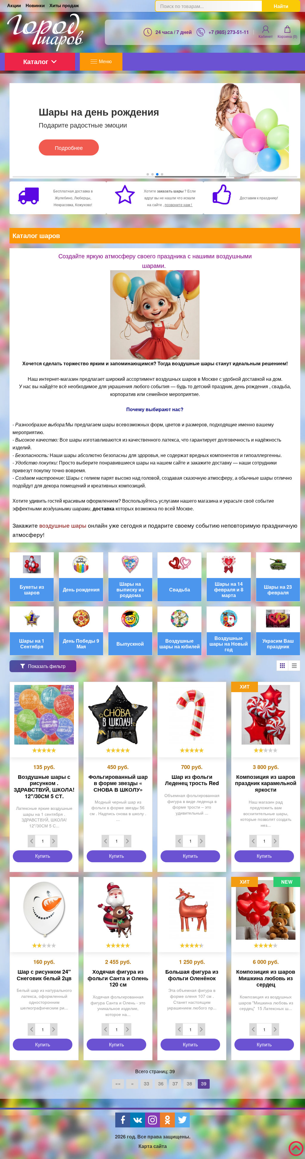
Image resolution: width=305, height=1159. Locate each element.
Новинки (35, 5)
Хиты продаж (64, 5)
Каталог (35, 61)
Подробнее (69, 147)
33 (146, 1083)
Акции (14, 5)
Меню (105, 61)
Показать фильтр (47, 666)
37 (175, 1083)
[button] (148, 174)
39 (203, 1083)
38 (189, 1083)
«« (118, 1083)
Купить (42, 855)
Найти (281, 6)
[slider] (44, 750)
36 (161, 1083)
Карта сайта (153, 1146)
